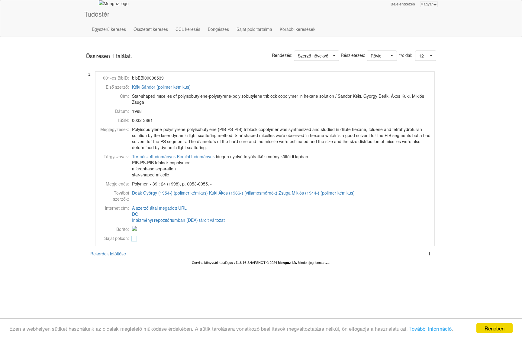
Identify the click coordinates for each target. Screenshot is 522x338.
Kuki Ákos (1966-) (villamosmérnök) (243, 193)
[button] (425, 56)
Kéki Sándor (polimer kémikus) (161, 87)
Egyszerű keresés (109, 29)
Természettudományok (154, 156)
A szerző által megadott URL (159, 208)
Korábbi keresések (297, 29)
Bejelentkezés (403, 4)
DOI (136, 214)
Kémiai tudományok (196, 156)
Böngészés (218, 29)
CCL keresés (188, 29)
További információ (430, 328)
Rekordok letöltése (108, 254)
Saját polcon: (116, 238)
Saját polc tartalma (254, 29)
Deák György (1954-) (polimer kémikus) (170, 193)
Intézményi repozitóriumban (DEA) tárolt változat (178, 220)
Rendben (494, 328)
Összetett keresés (151, 29)
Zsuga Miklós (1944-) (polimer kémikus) (317, 193)
